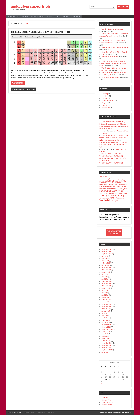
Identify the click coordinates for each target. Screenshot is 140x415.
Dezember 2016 (107, 325)
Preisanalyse (117, 192)
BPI (111, 179)
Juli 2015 (105, 352)
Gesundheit (113, 184)
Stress (120, 193)
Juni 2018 (105, 290)
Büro (114, 179)
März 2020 (105, 261)
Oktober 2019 (106, 270)
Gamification (104, 184)
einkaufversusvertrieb (30, 6)
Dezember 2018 (107, 283)
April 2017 (105, 318)
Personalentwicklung (106, 192)
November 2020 (107, 249)
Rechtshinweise (29, 412)
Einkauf (49, 16)
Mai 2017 (105, 315)
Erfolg (123, 181)
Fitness (102, 183)
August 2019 (106, 272)
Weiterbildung (75, 16)
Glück (119, 184)
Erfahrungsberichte (37, 16)
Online (114, 190)
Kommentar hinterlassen (50, 37)
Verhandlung (117, 195)
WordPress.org (107, 404)
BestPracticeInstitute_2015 (33, 37)
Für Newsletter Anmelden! (114, 232)
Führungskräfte (116, 183)
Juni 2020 (105, 256)
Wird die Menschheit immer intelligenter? (115, 47)
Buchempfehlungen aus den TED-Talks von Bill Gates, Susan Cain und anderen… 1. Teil (114, 145)
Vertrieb (65, 16)
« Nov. (101, 384)
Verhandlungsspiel (104, 198)
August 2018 (106, 288)
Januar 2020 (106, 265)
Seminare (110, 194)
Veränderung (120, 198)
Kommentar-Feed (107, 402)
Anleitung (105, 94)
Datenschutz (41, 412)
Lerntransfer (102, 188)
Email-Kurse (118, 181)
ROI (127, 191)
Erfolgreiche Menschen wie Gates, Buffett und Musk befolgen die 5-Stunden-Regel (113, 63)
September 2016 (107, 329)
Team (124, 194)
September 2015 (107, 350)
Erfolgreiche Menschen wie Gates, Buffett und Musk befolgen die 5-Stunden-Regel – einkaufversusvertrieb (113, 124)
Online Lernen (120, 190)
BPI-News (25, 16)
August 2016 (106, 331)
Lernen (124, 186)
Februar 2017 (106, 320)
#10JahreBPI (103, 177)
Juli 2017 (105, 313)
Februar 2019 (106, 281)
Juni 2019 (105, 274)
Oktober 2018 (106, 286)
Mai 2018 (105, 293)
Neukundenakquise (106, 190)
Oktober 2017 (106, 309)
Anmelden (105, 398)
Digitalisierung (103, 181)
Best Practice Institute (119, 177)
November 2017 (107, 306)
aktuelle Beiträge (13, 16)
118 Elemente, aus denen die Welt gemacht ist (40, 32)
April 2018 (105, 295)
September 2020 (107, 254)
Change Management (121, 179)
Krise (101, 186)
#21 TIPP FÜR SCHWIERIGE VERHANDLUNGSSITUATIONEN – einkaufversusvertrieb (111, 156)
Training (103, 195)
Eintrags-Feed (106, 400)
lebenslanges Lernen (113, 186)
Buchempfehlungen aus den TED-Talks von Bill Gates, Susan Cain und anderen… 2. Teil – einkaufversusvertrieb (113, 138)
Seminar (103, 193)
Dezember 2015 (107, 343)
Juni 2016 (105, 334)
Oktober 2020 (106, 251)
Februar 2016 (106, 341)
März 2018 (105, 297)
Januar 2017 (106, 322)
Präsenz (123, 192)
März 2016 (105, 338)
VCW (109, 196)
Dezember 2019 (107, 267)
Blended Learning (104, 179)
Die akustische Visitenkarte (111, 77)
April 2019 (105, 279)
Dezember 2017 (107, 304)
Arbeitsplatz (111, 177)
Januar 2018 (106, 302)
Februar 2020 (106, 263)
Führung (107, 183)
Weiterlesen (18, 83)
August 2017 (106, 311)
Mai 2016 (105, 336)
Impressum (51, 412)
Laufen (105, 186)
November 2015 (107, 345)
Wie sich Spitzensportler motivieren (113, 29)
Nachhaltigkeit (121, 188)
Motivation (110, 188)
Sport (116, 193)
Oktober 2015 (106, 347)
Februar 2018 (106, 299)
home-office (124, 184)
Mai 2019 (105, 277)
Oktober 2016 (106, 327)
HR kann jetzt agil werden (110, 56)
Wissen (118, 200)
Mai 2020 (105, 258)
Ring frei (57, 16)
